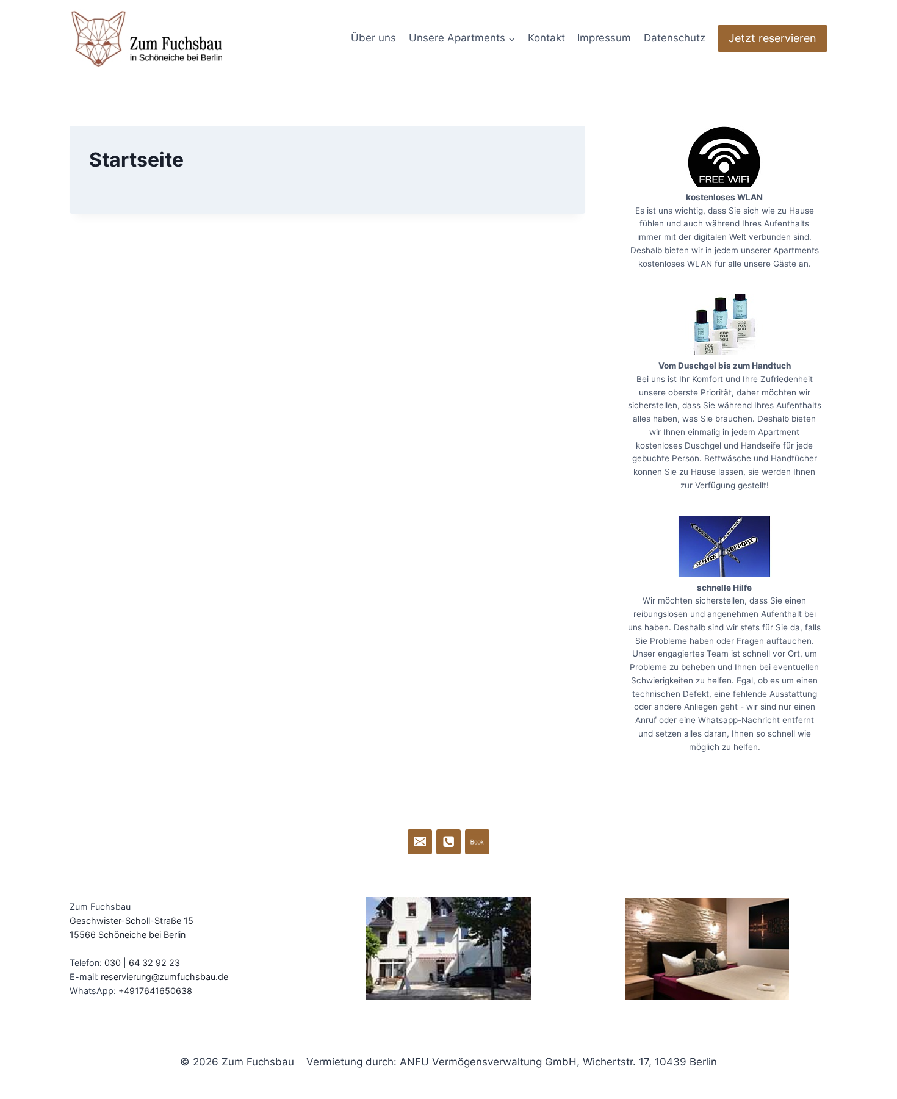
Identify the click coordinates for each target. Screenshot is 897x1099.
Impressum (604, 38)
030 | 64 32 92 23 (142, 962)
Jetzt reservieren (772, 38)
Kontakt (546, 38)
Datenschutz (674, 38)
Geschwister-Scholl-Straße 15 (131, 920)
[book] (477, 841)
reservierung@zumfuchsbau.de (164, 976)
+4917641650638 (155, 990)
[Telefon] (448, 841)
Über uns (373, 38)
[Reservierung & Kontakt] (420, 841)
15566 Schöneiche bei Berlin (128, 934)
